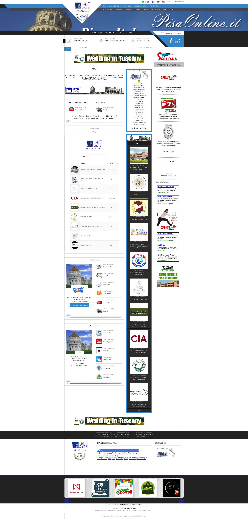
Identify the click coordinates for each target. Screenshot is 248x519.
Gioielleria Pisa (139, 103)
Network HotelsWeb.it (122, 434)
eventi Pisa (106, 276)
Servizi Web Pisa (138, 117)
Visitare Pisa (155, 6)
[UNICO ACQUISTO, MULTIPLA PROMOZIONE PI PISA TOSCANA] (100, 488)
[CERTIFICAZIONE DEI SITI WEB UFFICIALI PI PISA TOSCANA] (148, 488)
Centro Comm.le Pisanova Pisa (139, 95)
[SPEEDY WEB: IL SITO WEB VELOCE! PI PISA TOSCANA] (171, 488)
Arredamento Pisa (139, 85)
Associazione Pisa (139, 87)
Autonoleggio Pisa (108, 342)
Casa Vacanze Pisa (107, 118)
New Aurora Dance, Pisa (112, 41)
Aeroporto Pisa (107, 333)
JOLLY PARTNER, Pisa (139, 324)
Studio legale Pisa (139, 124)
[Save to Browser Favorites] (180, 33)
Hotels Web (131, 504)
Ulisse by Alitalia (79, 363)
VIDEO (171, 9)
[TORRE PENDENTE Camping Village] (139, 235)
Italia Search (138, 504)
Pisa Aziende (114, 6)
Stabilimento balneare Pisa (139, 122)
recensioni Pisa (107, 293)
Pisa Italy (138, 516)
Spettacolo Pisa (139, 120)
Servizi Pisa (139, 115)
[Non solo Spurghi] (139, 286)
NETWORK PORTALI (130, 508)
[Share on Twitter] (178, 33)
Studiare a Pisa (141, 6)
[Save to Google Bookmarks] (169, 33)
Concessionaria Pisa (138, 97)
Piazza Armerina (122, 504)
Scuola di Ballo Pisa (139, 113)
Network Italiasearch (144, 434)
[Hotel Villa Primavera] (139, 185)
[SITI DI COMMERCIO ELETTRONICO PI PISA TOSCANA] (124, 488)
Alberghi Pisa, (77, 116)
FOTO (164, 9)
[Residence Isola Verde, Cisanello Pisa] (139, 390)
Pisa (104, 6)
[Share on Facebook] (167, 33)
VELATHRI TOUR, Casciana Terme (139, 274)
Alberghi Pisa (139, 105)
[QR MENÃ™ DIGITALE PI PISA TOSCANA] (76, 488)
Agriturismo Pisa (90, 116)
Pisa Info (129, 9)
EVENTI (145, 9)
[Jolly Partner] (139, 311)
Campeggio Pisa (92, 118)
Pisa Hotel (119, 9)
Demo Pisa (139, 99)
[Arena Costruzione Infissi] (139, 363)
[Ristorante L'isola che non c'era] (139, 336)
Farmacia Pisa (139, 101)
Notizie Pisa (106, 284)
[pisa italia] (143, 1)
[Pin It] (175, 33)
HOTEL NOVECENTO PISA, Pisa (139, 222)
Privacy (143, 516)
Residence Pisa (103, 116)
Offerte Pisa (106, 302)
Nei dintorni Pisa (107, 267)
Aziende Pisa (136, 128)
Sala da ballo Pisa (139, 111)
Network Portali (179, 1)
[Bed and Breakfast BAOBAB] (139, 158)
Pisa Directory (108, 9)
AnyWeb (108, 504)
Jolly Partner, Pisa (142, 41)
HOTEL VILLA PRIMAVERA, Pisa (139, 197)
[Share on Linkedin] (173, 33)
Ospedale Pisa (107, 359)
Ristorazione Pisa (139, 109)
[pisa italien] (158, 1)
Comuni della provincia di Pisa (79, 365)
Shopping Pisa (139, 118)
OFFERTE (137, 9)
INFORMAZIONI (155, 9)
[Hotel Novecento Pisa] (139, 210)
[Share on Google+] (171, 33)
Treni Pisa (106, 350)
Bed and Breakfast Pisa (139, 89)
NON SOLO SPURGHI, (139, 299)
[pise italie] (153, 1)
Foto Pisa (105, 311)
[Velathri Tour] (139, 262)
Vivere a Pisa (127, 6)
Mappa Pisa (106, 377)
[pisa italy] (148, 1)
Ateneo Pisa (106, 368)
